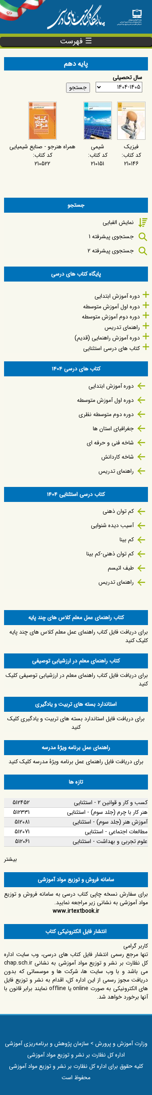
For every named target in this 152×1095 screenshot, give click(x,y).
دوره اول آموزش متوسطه (111, 306)
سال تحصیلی (127, 77)
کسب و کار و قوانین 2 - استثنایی (111, 802)
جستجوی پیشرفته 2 (111, 250)
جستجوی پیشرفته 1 (111, 236)
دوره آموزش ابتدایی (117, 296)
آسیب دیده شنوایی (112, 525)
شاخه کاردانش (117, 457)
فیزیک (131, 146)
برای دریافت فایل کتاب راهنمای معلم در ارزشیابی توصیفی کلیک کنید (77, 679)
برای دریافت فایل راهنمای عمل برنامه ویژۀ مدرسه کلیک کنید (76, 761)
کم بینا (127, 539)
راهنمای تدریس (122, 327)
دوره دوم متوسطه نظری (106, 414)
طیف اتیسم (121, 568)
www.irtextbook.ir (76, 911)
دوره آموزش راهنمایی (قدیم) (107, 337)
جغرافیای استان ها (113, 428)
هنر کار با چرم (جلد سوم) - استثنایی (107, 812)
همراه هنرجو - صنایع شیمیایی (42, 146)
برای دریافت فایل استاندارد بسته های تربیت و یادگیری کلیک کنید (76, 723)
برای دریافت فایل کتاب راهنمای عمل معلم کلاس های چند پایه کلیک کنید (78, 636)
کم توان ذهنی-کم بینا (110, 553)
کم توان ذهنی (118, 511)
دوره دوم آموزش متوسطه (111, 316)
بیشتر (10, 859)
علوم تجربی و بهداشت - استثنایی (110, 841)
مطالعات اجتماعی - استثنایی (116, 831)
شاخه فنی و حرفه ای (110, 442)
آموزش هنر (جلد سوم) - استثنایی (110, 822)
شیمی (97, 146)
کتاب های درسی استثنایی (111, 348)
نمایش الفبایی (118, 222)
